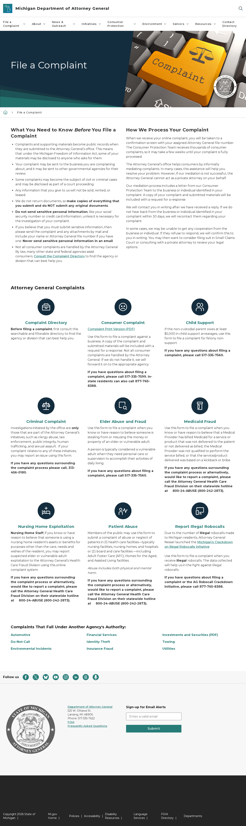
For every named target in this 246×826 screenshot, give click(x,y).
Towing (168, 642)
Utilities (168, 648)
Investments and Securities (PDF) (190, 635)
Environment (152, 24)
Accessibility (92, 816)
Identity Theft (98, 642)
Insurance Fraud (100, 648)
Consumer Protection (115, 24)
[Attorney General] (5, 112)
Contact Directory (229, 24)
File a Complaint (11, 24)
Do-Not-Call (20, 642)
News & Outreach (59, 24)
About (36, 24)
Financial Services (102, 635)
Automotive (20, 635)
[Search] (240, 8)
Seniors (178, 24)
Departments (193, 816)
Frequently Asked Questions (87, 726)
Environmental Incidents (31, 648)
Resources (203, 24)
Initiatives (89, 24)
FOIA (71, 722)
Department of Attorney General (90, 707)
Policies (74, 816)
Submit (154, 728)
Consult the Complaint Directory (59, 256)
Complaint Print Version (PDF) (111, 329)
